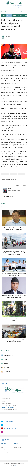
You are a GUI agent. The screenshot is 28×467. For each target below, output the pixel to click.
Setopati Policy (4, 452)
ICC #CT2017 (17, 445)
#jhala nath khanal (5, 174)
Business (20, 16)
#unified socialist (13, 174)
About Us (3, 450)
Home (2, 445)
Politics (9, 16)
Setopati (8, 36)
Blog (2, 447)
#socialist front (22, 174)
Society (14, 16)
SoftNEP (15, 465)
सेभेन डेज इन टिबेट (17, 447)
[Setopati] (14, 390)
